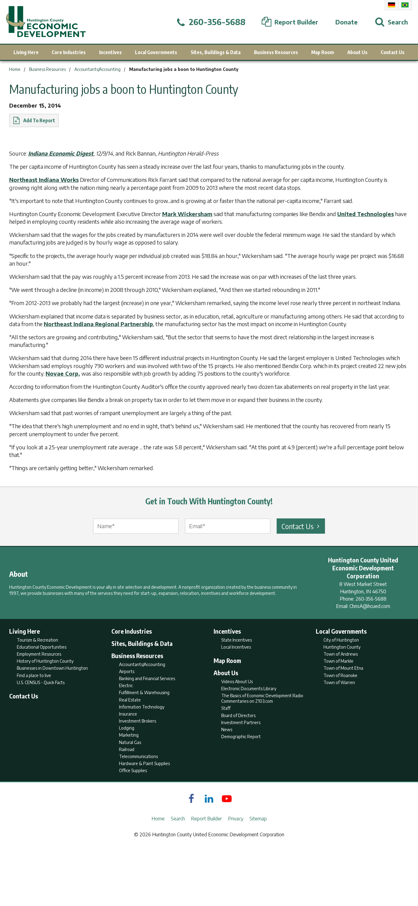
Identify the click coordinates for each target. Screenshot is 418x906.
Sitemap (258, 819)
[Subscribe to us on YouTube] (226, 798)
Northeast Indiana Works (44, 179)
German (391, 5)
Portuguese (405, 5)
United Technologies (365, 213)
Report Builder (206, 819)
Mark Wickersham (187, 213)
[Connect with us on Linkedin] (209, 798)
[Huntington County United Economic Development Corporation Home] (46, 22)
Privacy (235, 819)
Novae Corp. (63, 373)
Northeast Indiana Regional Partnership (98, 323)
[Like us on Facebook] (191, 798)
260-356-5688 (371, 599)
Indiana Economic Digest (60, 153)
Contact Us (298, 526)
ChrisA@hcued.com (369, 606)
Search (178, 819)
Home (158, 819)
